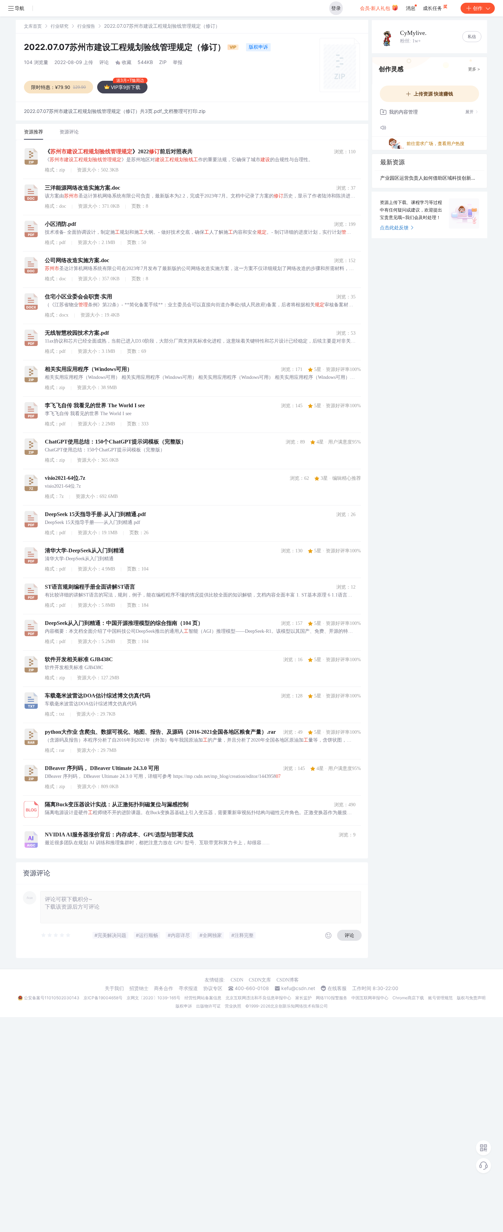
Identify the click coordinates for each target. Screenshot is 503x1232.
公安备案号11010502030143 (51, 997)
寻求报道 (188, 988)
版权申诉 (258, 47)
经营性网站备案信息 (202, 997)
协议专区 (212, 988)
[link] (33, 26)
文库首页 (33, 26)
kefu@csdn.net (298, 988)
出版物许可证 (208, 1006)
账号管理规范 (440, 997)
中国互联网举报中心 (369, 997)
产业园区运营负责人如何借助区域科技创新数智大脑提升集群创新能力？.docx (429, 178)
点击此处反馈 (394, 227)
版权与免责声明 (471, 997)
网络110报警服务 (331, 997)
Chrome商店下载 (408, 997)
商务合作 (163, 988)
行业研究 (59, 26)
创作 (477, 8)
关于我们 (114, 988)
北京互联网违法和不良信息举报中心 (258, 997)
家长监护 (303, 997)
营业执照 (233, 1006)
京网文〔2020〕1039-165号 (153, 997)
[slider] (56, 935)
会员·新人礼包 (375, 8)
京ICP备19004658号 (102, 997)
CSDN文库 (260, 980)
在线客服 (337, 988)
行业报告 (86, 26)
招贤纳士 (139, 988)
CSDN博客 (287, 980)
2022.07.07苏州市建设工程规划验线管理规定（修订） (126, 47)
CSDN (237, 980)
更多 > (474, 69)
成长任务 (433, 8)
